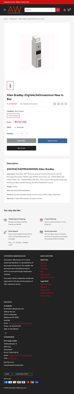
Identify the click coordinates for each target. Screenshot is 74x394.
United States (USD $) (22, 374)
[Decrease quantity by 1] (17, 134)
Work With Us (45, 274)
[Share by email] (65, 103)
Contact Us (44, 268)
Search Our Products (47, 277)
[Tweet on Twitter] (62, 103)
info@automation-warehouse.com (20, 323)
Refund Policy (45, 290)
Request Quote (52, 141)
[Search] (57, 10)
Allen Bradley (12, 104)
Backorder (21, 141)
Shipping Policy (45, 284)
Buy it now (21, 148)
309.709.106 (12, 358)
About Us (43, 263)
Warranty (43, 287)
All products (13, 19)
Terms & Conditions (47, 293)
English (7, 374)
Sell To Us (43, 266)
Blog (41, 271)
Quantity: (10, 133)
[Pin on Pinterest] (58, 103)
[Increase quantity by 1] (27, 134)
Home (6, 19)
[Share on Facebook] (54, 103)
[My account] (65, 10)
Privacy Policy (45, 296)
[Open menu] (5, 10)
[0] (68, 10)
